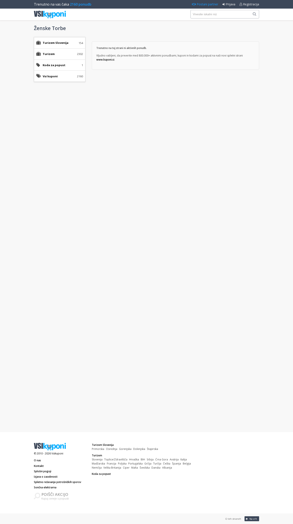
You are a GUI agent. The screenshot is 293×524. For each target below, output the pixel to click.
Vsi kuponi (50, 76)
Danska (155, 467)
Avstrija (174, 459)
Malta (134, 467)
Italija (183, 459)
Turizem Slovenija (103, 445)
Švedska (145, 467)
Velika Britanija (112, 467)
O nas (37, 460)
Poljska (122, 463)
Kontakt (39, 466)
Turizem (97, 455)
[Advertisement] (59, 152)
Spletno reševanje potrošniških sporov (57, 482)
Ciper (126, 467)
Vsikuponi (57, 453)
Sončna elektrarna (45, 487)
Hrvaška (134, 459)
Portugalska (135, 463)
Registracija (250, 4)
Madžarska (98, 463)
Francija (111, 463)
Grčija (147, 463)
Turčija (157, 463)
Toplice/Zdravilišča (115, 459)
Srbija (150, 459)
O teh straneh (233, 518)
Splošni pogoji (42, 471)
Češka (166, 463)
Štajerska (152, 449)
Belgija (187, 463)
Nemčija (97, 467)
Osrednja (111, 449)
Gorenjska (125, 449)
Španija (176, 463)
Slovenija (97, 459)
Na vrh (253, 518)
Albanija (167, 467)
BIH (143, 459)
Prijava (230, 4)
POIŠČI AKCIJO (54, 494)
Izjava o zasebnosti (45, 476)
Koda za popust (54, 65)
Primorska (98, 449)
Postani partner (207, 4)
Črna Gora (161, 459)
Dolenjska (139, 449)
